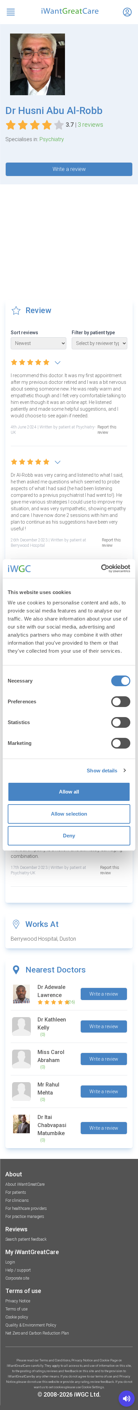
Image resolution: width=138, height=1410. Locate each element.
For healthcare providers (26, 1208)
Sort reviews (24, 332)
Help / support (18, 1270)
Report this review (107, 430)
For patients (15, 1192)
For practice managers (24, 1216)
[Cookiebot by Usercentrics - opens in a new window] (101, 568)
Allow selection (69, 814)
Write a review (69, 169)
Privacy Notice (17, 1301)
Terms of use (16, 1309)
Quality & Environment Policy (30, 1325)
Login (10, 1262)
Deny (69, 835)
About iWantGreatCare (25, 1184)
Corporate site (17, 1278)
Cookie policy (16, 1317)
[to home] (69, 11)
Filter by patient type (93, 332)
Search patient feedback (26, 1239)
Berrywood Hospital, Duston (43, 939)
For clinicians (17, 1200)
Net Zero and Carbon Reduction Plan (37, 1333)
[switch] (120, 701)
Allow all (69, 792)
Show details (102, 770)
